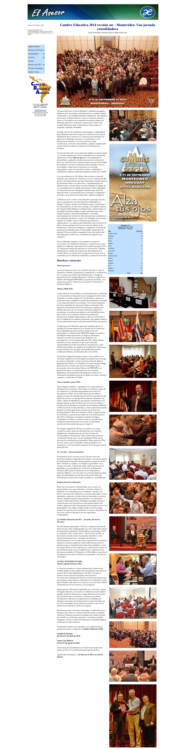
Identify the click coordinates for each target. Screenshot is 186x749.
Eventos (31, 61)
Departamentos (33, 54)
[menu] (36, 59)
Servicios (31, 57)
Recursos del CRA (34, 65)
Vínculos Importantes (35, 68)
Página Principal (34, 46)
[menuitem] (36, 46)
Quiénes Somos (33, 72)
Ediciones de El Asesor (36, 50)
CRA (40, 110)
